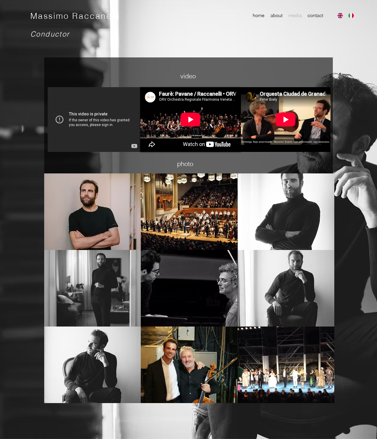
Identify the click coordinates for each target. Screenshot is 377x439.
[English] (338, 15)
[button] (92, 211)
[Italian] (349, 15)
